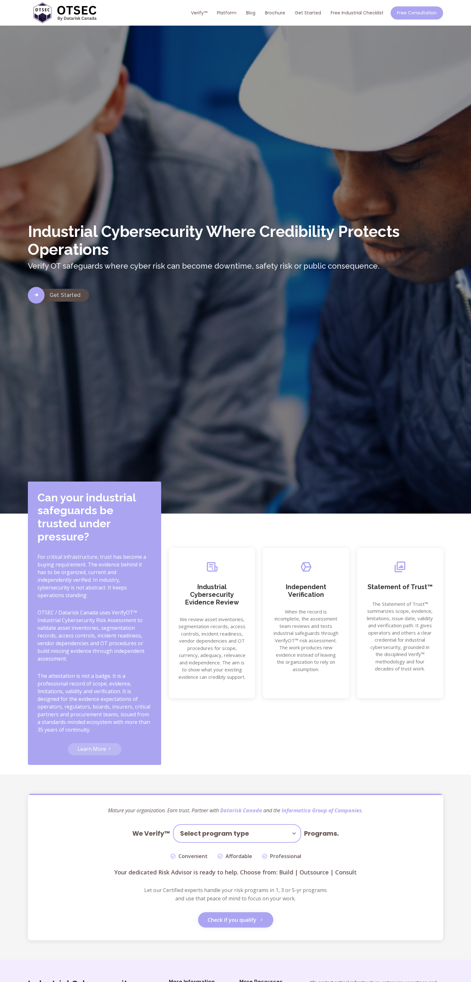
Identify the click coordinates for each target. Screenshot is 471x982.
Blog (250, 13)
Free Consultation (417, 13)
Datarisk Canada (241, 810)
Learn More (92, 748)
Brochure (275, 13)
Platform (226, 13)
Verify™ (199, 13)
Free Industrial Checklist (357, 13)
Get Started (308, 13)
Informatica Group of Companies (322, 810)
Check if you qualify (233, 919)
